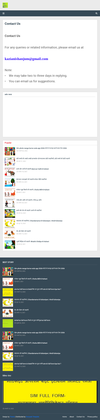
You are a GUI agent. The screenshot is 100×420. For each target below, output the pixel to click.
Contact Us (81, 417)
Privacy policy (92, 417)
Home (64, 417)
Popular (8, 143)
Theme (12, 417)
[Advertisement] (50, 117)
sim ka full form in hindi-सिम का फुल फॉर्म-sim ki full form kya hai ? (30, 405)
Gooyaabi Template (32, 417)
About (72, 417)
